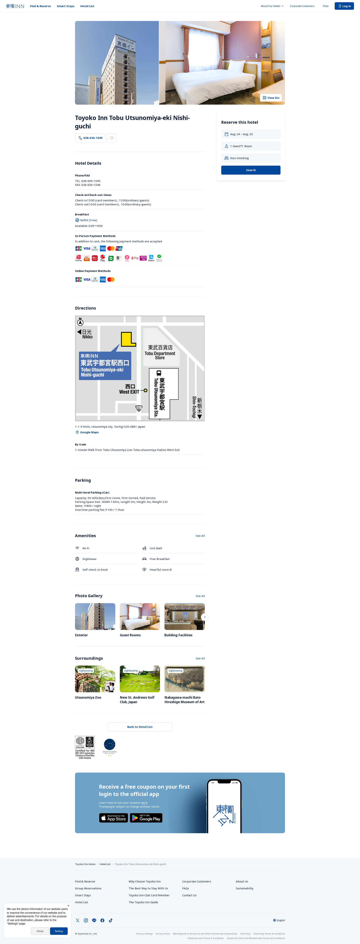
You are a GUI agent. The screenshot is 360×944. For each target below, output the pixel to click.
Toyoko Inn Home (85, 864)
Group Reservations (88, 888)
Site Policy (245, 933)
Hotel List (87, 6)
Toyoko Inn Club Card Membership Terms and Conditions (256, 938)
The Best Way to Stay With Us (148, 888)
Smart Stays (65, 6)
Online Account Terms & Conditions (205, 938)
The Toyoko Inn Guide (143, 902)
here (144, 802)
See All (200, 536)
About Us (242, 881)
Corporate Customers (303, 6)
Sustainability (245, 888)
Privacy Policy (163, 933)
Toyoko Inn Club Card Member (149, 895)
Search (251, 170)
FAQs (326, 6)
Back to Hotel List (140, 727)
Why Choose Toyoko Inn (145, 881)
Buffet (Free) (88, 220)
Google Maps (89, 432)
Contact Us (189, 895)
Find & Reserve (40, 6)
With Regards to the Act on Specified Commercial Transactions (205, 933)
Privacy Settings (144, 933)
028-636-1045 (93, 138)
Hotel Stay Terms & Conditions (269, 933)
